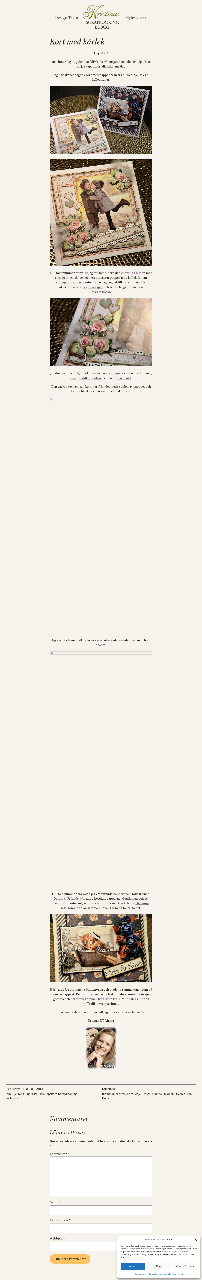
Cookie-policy (141, 1274)
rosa (58, 277)
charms (120, 1094)
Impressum (177, 1274)
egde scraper (93, 287)
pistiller (84, 378)
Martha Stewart (162, 1094)
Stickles (180, 1094)
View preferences (185, 1266)
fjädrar (96, 378)
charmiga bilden (133, 273)
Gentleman (130, 898)
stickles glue (133, 999)
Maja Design (142, 1094)
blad (73, 378)
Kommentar (59, 1154)
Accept (133, 1266)
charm (100, 645)
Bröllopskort (48, 1094)
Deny (159, 1266)
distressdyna (100, 292)
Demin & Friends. (67, 898)
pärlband (124, 378)
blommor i (115, 373)
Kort (130, 1094)
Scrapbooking (67, 1094)
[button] (195, 1239)
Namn (55, 1202)
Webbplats (57, 1238)
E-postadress (60, 1220)
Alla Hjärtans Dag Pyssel (22, 1094)
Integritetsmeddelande (160, 1274)
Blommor (108, 1094)
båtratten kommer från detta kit (94, 999)
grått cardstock (73, 277)
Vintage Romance (68, 282)
